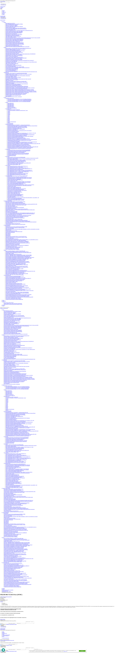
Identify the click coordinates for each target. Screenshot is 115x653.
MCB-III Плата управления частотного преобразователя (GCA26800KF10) (17, 241)
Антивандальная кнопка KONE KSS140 (12, 68)
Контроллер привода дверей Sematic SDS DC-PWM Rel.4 (14, 39)
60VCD (9, 119)
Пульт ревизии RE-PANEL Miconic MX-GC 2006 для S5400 (15, 66)
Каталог (3, 10)
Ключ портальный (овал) (9, 218)
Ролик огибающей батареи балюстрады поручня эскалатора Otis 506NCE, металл (16, 576)
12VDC (9, 115)
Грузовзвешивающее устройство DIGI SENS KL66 (13, 65)
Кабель (7, 102)
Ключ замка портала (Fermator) (10, 205)
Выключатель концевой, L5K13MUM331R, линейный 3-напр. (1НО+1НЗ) (19, 145)
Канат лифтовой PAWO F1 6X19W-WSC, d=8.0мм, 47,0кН (16, 174)
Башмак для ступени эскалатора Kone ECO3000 (13, 276)
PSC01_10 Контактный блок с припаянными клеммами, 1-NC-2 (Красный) (19, 181)
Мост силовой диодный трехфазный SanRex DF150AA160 (15, 470)
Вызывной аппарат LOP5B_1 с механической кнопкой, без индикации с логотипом (17, 361)
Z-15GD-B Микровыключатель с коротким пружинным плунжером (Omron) (19, 148)
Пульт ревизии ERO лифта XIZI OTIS (11, 212)
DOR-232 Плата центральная (10, 232)
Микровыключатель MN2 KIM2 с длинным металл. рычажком (17, 126)
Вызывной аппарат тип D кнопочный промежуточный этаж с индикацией (17, 92)
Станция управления (5, 512)
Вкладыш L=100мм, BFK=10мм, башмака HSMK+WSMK (14, 274)
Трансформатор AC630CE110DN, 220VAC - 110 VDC (14, 487)
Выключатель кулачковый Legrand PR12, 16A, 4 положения (17, 188)
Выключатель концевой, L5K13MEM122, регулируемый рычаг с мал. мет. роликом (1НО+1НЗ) (20, 429)
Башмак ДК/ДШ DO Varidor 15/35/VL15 (12, 24)
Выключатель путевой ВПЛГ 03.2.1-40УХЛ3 (11, 555)
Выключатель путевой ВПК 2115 (13, 129)
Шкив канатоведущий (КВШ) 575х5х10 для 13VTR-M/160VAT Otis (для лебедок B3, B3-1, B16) (20, 271)
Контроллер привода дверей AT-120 (11, 33)
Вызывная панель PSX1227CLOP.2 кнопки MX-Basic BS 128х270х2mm (15, 374)
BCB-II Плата (6, 513)
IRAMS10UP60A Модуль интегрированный (12, 466)
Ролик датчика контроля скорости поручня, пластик (14, 284)
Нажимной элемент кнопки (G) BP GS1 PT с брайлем (14, 58)
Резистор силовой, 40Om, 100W (12, 180)
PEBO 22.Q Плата (6, 517)
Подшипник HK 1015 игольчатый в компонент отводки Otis (17, 151)
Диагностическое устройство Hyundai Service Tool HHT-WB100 (15, 224)
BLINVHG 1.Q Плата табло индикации (12, 79)
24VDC (7, 404)
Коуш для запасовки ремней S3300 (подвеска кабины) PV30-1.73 (14, 559)
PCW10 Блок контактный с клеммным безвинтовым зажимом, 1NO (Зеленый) (20, 178)
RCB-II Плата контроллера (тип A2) (9, 533)
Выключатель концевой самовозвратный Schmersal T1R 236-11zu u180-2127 (17, 287)
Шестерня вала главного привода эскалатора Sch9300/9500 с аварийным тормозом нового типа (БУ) (21, 445)
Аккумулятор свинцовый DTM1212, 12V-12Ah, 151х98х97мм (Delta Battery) (19, 100)
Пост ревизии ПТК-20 (9, 222)
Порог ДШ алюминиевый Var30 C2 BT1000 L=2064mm (12, 311)
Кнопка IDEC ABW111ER (12, 196)
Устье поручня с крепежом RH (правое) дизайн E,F (13, 298)
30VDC (7, 408)
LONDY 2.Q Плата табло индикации (9, 362)
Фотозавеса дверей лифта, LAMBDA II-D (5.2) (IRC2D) (14, 26)
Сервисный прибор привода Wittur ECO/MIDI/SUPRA (14, 219)
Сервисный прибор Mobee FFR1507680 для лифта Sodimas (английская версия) (16, 508)
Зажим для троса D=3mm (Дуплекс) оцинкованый (13, 454)
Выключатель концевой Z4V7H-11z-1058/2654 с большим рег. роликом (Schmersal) (20, 147)
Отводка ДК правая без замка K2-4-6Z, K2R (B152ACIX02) (15, 44)
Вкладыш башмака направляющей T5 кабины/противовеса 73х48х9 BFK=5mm (18, 256)
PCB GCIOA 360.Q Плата (8, 525)
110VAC (9, 111)
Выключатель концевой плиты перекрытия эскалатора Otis (13, 567)
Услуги (3, 301)
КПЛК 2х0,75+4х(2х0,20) (11, 107)
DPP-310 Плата (8, 234)
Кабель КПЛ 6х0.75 (11, 103)
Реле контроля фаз (10, 123)
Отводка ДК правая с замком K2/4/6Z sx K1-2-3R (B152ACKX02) (14, 315)
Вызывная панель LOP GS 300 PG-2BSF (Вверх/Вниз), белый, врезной (16, 82)
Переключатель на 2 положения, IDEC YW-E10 (13, 479)
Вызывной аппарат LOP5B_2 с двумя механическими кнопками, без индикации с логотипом (20, 87)
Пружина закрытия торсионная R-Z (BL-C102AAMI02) (12, 319)
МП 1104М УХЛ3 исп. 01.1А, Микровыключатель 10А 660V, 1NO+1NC (19, 138)
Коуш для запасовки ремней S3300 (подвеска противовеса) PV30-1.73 (16, 270)
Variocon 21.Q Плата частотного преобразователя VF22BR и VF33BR (16, 237)
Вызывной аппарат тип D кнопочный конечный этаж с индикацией (16, 93)
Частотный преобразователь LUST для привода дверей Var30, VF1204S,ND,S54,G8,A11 (19, 30)
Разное (5, 97)
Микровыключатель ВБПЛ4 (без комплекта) (12, 35)
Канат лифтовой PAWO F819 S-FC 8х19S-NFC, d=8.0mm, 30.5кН (16, 462)
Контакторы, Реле (8, 108)
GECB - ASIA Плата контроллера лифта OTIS (13, 243)
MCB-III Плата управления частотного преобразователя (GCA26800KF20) (17, 245)
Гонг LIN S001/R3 (6, 383)
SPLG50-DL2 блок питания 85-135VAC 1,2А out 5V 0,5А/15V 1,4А (16, 236)
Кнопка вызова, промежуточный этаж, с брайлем (13, 77)
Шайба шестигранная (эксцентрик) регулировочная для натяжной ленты (15, 554)
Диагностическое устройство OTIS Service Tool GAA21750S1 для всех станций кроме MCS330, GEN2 (19, 491)
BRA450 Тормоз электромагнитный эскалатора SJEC (12, 575)
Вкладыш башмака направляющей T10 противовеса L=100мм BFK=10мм (15, 546)
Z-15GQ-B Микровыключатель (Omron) (14, 141)
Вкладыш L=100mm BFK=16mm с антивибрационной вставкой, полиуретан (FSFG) (19, 255)
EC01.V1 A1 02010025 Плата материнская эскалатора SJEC (15, 286)
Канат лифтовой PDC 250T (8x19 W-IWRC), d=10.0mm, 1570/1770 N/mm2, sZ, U (20, 168)
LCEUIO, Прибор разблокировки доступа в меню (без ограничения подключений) (18, 215)
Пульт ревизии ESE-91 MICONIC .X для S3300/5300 (14, 214)
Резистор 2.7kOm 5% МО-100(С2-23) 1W (14, 193)
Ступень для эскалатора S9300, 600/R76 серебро (13, 293)
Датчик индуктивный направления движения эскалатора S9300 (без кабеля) (17, 296)
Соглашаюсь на (9, 624)
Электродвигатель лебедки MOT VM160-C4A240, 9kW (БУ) (17, 161)
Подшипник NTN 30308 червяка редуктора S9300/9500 (16, 152)
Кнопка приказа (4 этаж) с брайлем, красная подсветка (14, 55)
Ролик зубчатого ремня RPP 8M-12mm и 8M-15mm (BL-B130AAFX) (16, 28)
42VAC (9, 117)
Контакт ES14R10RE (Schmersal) (13, 132)
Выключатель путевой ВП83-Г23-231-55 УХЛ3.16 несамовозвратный (18, 144)
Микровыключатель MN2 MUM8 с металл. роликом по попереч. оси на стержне (20, 142)
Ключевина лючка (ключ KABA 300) (11, 61)
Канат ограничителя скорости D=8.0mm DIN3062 (15, 169)
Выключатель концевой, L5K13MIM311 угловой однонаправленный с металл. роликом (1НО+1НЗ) (23, 146)
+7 (0, 17)
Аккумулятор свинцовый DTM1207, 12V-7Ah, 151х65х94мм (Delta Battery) (19, 101)
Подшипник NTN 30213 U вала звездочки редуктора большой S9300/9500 (17, 437)
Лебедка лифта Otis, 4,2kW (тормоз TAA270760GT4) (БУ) (16, 157)
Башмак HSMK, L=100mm (10, 253)
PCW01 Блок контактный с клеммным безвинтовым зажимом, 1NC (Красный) (20, 177)
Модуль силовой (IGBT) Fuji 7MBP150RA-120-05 (13, 467)
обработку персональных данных (11, 624)
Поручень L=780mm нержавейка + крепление (13, 49)
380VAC (9, 122)
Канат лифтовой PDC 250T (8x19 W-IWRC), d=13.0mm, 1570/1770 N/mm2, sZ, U (20, 170)
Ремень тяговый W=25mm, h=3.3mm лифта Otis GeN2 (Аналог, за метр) (17, 266)
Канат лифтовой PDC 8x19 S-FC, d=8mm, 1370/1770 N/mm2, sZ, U (18, 166)
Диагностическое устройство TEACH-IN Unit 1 (13, 223)
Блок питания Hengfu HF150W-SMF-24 (12, 70)
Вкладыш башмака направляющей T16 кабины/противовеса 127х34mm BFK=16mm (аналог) (20, 257)
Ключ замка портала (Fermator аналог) (11, 206)
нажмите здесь (65, 651)
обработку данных (9, 645)
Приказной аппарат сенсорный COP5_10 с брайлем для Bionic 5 (14, 336)
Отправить (2, 625)
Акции (3, 11)
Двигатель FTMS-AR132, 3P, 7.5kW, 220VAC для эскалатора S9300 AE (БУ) (17, 450)
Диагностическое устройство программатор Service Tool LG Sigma (14, 492)
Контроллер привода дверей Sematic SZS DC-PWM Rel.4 (14, 40)
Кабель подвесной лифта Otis (10, 395)
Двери (5, 22)
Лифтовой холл (6, 72)
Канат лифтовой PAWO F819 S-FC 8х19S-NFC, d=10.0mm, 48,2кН (18, 173)
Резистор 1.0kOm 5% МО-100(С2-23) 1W (14, 192)
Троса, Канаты (8, 165)
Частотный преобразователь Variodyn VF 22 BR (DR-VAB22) (15, 227)
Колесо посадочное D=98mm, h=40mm (11, 281)
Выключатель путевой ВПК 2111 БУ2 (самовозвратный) (14, 416)
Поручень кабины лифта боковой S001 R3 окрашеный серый (15, 50)
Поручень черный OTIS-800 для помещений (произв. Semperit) (15, 279)
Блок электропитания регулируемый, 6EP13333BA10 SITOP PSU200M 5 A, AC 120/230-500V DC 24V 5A (22, 239)
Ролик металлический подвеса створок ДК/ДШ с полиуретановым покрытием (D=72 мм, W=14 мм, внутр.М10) (23, 37)
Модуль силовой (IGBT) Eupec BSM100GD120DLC (15, 194)
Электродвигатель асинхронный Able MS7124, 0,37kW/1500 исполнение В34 (19, 185)
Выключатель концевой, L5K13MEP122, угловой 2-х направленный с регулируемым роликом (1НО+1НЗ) (24, 143)
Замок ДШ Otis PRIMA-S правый (9, 324)
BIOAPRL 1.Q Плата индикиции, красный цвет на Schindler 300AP (16, 81)
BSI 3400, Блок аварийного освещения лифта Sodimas (14, 59)
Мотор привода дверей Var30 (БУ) (11, 446)
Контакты (3, 13)
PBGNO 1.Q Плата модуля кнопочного (12, 56)
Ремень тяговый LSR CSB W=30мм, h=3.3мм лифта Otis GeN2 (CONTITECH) (18, 262)
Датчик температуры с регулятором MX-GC (12, 269)
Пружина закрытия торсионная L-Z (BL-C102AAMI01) (14, 31)
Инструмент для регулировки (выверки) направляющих (14, 202)
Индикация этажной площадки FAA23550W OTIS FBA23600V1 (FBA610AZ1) (18, 75)
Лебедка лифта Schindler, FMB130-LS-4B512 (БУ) (15, 163)
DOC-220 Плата (8, 233)
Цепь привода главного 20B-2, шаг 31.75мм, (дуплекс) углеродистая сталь (17, 292)
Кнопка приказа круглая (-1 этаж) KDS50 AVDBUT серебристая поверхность (17, 67)
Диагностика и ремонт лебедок (9, 302)
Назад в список (2, 619)
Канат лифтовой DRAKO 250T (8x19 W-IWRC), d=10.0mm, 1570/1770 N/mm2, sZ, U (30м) (21, 159)
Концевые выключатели (9, 124)
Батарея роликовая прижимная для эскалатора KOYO (14, 280)
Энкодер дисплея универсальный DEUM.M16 (15, 198)
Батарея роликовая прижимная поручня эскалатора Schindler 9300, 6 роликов (17, 295)
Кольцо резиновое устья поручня (11, 282)
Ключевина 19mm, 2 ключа (12, 186)
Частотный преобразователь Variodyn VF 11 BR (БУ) (14, 449)
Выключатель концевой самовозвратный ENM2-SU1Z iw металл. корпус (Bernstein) (20, 136)
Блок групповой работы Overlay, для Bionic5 (12, 249)
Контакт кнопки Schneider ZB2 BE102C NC (14, 187)
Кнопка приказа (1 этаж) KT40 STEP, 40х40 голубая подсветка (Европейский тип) (18, 48)
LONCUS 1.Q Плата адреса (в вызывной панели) (11, 382)
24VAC (7, 403)
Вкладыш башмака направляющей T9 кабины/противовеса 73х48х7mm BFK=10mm (18, 258)
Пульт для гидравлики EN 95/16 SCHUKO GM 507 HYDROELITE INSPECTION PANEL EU (20, 213)
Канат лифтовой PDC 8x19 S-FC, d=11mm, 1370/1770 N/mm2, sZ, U (18, 167)
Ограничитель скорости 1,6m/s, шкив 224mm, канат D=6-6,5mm (15, 263)
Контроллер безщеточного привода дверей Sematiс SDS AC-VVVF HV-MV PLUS (18, 38)
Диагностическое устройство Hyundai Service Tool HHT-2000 (15, 217)
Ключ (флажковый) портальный (11, 208)
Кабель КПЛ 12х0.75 (9, 391)
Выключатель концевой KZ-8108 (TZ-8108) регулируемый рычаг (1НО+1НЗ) (17, 433)
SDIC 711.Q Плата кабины (10, 228)
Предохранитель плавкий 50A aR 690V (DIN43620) (14, 483)
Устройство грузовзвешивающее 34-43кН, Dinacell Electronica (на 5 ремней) (17, 261)
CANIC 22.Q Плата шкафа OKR (9, 357)
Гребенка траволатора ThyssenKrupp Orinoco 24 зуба (14, 283)
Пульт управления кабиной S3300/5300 (12, 69)
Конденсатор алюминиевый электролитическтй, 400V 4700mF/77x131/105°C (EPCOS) (21, 184)
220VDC (9, 114)
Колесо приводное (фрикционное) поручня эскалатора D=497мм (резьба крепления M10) (17, 584)
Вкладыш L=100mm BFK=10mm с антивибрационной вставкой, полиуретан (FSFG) (17, 542)
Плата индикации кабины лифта (9, 353)
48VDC (9, 118)
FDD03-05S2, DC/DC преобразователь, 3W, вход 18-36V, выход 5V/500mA (15, 529)
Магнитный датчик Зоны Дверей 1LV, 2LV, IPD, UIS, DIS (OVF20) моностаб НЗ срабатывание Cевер (21, 71)
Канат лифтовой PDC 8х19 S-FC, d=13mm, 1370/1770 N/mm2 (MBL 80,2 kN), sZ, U (18, 458)
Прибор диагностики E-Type (10, 210)
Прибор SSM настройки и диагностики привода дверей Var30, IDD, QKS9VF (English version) (20, 209)
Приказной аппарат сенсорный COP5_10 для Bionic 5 (14, 54)
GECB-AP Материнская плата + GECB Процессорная (14, 231)
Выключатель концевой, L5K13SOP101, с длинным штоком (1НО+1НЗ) (17, 412)
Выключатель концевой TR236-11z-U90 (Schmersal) (13, 424)
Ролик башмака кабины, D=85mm (11, 265)
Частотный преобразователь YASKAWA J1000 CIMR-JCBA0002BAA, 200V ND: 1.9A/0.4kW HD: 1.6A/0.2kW (22, 229)
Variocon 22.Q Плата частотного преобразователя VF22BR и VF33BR (16, 226)
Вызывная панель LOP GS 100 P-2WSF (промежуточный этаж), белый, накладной (16, 366)
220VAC (9, 112)
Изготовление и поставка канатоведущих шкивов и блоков (13, 304)
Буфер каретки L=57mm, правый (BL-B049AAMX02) (14, 34)
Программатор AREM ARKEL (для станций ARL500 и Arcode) (15, 201)
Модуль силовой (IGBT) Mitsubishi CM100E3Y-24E (13, 471)
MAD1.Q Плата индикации (8, 370)
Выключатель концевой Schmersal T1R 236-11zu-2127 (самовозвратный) (17, 285)
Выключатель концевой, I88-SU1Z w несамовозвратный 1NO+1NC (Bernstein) (20, 130)
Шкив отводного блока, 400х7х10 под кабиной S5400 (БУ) (17, 160)
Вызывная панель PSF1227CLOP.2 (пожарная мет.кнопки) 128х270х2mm (17, 86)
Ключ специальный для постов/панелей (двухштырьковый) (15, 207)
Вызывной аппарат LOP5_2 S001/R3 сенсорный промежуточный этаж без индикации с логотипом (19, 378)
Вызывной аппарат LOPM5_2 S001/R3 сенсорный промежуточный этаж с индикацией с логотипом (21, 91)
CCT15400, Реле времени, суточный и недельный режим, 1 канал (18, 110)
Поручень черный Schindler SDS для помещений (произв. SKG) (15, 277)
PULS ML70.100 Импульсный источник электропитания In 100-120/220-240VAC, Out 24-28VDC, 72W (23, 197)
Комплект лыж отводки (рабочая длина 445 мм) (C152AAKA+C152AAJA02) (17, 46)
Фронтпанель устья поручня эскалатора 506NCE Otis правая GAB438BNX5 (15, 580)
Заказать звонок (2, 6)
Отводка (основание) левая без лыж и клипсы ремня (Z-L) (15, 42)
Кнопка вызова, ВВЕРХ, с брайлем (11, 76)
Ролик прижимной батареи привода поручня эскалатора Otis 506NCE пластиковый (18, 294)
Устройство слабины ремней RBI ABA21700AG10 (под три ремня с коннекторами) (18, 252)
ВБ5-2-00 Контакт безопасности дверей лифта (13, 41)
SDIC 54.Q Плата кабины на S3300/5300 (12, 63)
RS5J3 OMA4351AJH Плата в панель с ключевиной (14, 96)
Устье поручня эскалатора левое (11, 291)
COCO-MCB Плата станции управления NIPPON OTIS (12, 534)
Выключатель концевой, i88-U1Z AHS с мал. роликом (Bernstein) (17, 133)
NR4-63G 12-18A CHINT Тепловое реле (14, 109)
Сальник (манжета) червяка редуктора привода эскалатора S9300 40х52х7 (19, 150)
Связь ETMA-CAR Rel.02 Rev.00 (11, 62)
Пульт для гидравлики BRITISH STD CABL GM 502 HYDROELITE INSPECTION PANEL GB (18, 500)
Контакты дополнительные (12, 121)
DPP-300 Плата (8, 235)
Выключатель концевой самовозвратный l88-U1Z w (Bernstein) (17, 135)
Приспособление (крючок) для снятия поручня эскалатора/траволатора (16, 220)
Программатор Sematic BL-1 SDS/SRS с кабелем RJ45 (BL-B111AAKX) (15, 496)
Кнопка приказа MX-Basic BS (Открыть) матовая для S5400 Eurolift (14, 345)
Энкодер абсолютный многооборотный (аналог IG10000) (14, 268)
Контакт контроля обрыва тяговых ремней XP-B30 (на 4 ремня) (15, 260)
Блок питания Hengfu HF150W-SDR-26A (12, 238)
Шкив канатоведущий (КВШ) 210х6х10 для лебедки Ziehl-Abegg (16, 259)
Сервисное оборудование (8, 200)
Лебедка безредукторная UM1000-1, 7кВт (14, 164)
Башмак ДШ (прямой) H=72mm (10, 29)
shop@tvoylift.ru (2, 1)
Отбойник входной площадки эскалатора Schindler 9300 (14, 299)
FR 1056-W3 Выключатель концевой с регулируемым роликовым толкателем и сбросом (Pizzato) (22, 125)
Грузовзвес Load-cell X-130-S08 (10, 64)
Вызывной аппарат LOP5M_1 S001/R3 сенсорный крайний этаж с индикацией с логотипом (20, 90)
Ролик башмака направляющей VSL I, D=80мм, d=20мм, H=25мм (14, 550)
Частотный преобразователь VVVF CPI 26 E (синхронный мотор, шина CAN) (18, 242)
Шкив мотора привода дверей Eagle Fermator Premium (14, 45)
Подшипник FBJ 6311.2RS (12, 155)
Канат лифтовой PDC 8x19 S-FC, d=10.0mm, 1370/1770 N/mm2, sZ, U (18, 171)
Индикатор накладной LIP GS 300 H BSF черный (13, 51)
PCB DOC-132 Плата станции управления (12, 248)
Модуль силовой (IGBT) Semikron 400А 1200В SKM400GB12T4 (17, 176)
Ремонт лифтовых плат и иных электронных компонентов (13, 303)
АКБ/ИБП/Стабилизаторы (10, 98)
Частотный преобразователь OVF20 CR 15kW (13, 247)
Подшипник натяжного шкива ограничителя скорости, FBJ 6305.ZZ (16, 441)
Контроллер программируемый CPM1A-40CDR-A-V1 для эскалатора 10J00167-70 (18, 278)
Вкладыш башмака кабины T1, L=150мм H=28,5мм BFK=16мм (13, 538)
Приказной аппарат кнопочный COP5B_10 (10, 340)
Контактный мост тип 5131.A (10, 23)
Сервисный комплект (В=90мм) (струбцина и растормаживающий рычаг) (17, 216)
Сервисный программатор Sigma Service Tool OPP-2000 (12, 504)
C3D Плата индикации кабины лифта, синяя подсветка (14, 52)
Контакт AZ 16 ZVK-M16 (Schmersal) (13, 131)
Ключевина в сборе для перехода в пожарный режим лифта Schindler (16, 73)
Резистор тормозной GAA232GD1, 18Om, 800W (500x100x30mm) (16, 240)
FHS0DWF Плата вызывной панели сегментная (13, 84)
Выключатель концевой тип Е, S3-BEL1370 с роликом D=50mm (17, 127)
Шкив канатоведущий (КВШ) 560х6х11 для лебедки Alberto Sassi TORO (17, 273)
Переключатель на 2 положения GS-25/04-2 (14, 191)
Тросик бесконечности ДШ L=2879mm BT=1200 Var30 (12, 328)
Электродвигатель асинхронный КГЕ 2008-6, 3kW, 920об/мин (17, 190)
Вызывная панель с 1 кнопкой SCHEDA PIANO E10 (14, 85)
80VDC (9, 120)
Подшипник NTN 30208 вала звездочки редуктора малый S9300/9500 (18, 153)
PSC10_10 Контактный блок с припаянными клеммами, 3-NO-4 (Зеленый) (19, 182)
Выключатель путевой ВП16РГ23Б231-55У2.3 (15, 128)
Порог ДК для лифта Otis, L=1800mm (11, 25)
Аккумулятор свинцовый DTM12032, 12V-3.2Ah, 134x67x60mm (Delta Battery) (18, 387)
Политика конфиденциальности (5, 640)
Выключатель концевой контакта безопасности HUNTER (14, 425)
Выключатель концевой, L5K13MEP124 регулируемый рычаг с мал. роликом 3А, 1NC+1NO (20, 420)
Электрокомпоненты (9, 175)
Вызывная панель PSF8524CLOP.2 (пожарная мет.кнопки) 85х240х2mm (17, 83)
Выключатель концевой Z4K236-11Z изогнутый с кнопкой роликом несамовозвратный (21, 134)
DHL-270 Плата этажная (9, 80)
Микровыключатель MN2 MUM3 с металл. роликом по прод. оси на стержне (19, 140)
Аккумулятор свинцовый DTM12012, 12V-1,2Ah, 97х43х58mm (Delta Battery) (19, 99)
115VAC (9, 113)
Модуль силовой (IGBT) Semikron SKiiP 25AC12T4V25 (16, 199)
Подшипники (8, 149)
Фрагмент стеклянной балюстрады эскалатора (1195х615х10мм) (14, 571)
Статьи (3, 14)
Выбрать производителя (4, 308)
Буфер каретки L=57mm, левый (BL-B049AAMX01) (12, 320)
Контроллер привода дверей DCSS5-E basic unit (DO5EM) (14, 43)
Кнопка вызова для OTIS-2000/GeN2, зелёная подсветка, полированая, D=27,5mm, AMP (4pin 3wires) (19, 349)
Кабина (5, 47)
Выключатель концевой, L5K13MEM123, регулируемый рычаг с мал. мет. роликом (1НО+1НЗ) (22, 139)
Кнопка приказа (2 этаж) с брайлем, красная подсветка (14, 57)
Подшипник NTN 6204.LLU (12, 154)
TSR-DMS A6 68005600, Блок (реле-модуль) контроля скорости (15, 289)
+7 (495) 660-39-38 (3, 18)
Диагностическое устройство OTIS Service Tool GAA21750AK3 (15, 203)
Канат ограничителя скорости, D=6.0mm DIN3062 (15, 172)
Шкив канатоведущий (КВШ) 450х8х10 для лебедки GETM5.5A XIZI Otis (17, 251)
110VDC (7, 399)
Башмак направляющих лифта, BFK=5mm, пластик (13, 254)
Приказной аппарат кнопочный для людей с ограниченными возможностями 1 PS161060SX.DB (19, 341)
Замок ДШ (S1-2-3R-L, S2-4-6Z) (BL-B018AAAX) (13, 36)
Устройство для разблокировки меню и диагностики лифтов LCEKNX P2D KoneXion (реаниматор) (21, 221)
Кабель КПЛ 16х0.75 (11, 104)
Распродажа (7, 156)
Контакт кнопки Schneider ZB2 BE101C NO (12, 475)
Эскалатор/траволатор (7, 275)
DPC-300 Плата (6, 521)
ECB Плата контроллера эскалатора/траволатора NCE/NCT (13, 563)
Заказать (1, 601)
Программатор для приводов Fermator (11, 211)
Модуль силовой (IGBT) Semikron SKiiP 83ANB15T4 (16, 189)
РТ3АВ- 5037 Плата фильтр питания (11, 230)
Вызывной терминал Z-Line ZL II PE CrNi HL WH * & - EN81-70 (16, 94)
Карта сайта (12, 640)
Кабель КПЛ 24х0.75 (11, 106)
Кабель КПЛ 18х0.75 (11, 105)
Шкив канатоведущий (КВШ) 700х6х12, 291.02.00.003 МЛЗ (15, 272)
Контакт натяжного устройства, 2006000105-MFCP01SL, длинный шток (17, 264)
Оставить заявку (1, 8)
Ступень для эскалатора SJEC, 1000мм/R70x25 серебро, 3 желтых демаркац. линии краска (19, 290)
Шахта (5, 250)
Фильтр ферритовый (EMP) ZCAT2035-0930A (15, 195)
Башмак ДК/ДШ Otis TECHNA (10, 27)
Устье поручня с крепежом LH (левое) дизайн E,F (13, 297)
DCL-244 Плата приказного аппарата (11, 78)
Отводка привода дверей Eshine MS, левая (10, 332)
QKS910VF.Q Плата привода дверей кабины (12, 244)
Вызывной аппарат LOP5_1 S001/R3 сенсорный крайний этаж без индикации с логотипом (20, 89)
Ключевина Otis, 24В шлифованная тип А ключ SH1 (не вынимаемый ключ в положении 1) (20, 60)
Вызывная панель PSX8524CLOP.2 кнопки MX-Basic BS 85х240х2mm (16, 88)
